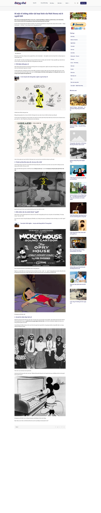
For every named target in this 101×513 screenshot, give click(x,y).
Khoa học (73, 72)
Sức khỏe (73, 52)
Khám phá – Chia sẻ (75, 56)
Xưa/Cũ (34, 3)
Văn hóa (72, 49)
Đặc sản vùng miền (75, 82)
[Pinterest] (61, 427)
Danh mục (83, 3)
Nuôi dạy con (73, 75)
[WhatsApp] (59, 427)
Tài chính (72, 46)
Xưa (71, 79)
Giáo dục (72, 66)
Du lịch (72, 69)
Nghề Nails (73, 43)
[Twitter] (57, 427)
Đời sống (72, 36)
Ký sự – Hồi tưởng (74, 62)
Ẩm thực (72, 59)
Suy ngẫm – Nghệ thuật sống (77, 85)
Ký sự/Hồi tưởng (44, 3)
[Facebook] (55, 427)
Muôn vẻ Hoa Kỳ (74, 39)
